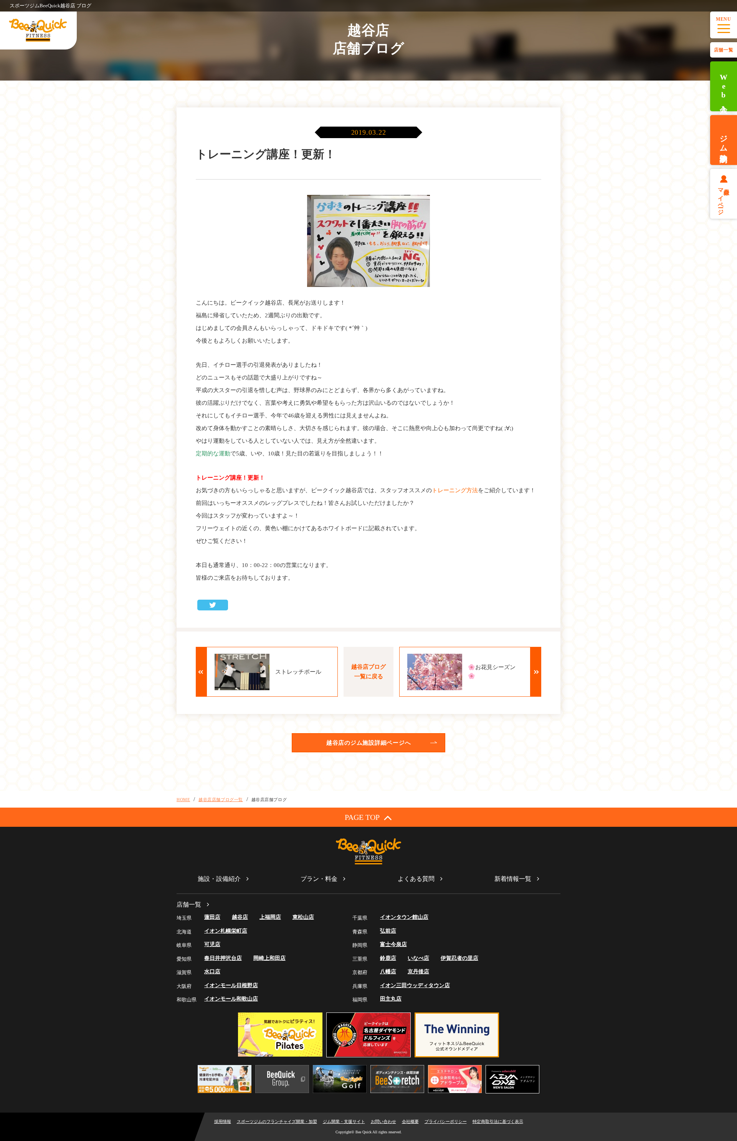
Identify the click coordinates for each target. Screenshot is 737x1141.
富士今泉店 (393, 944)
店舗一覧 (723, 50)
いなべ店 (418, 958)
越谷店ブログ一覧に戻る (368, 671)
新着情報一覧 (512, 879)
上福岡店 (270, 917)
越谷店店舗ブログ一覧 (220, 799)
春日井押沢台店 (223, 958)
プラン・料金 (319, 879)
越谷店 (240, 917)
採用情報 (222, 1121)
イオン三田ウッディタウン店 (415, 985)
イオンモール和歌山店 (231, 999)
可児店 (212, 944)
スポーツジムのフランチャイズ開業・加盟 (277, 1121)
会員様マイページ (724, 198)
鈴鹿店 (388, 958)
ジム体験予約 (723, 140)
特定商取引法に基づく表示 (498, 1121)
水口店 (212, 971)
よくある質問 (416, 879)
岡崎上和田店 (269, 958)
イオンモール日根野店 (231, 985)
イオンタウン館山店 (404, 917)
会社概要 (410, 1121)
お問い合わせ (383, 1121)
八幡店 (388, 971)
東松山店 (303, 917)
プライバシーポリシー (446, 1121)
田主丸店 (391, 999)
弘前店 (388, 931)
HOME (183, 799)
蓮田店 (212, 917)
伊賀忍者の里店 (459, 958)
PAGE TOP (362, 817)
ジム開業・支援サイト (344, 1121)
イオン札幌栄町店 (225, 931)
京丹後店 (418, 971)
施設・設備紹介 (219, 879)
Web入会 (723, 86)
